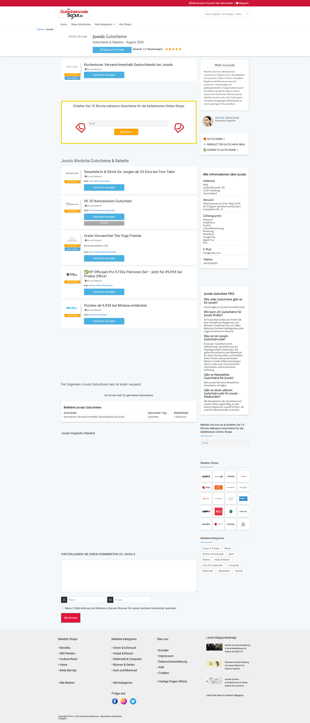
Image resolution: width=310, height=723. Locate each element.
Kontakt (163, 650)
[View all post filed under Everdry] (243, 498)
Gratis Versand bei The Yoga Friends (112, 236)
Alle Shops (125, 24)
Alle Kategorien (103, 24)
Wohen (206, 559)
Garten (130, 664)
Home (63, 24)
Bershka (65, 647)
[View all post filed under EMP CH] (206, 511)
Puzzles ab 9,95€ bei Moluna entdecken (115, 305)
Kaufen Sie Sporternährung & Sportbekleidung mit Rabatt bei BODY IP (237, 648)
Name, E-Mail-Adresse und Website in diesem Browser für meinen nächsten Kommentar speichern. (121, 608)
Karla (222, 117)
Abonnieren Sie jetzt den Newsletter (212, 3)
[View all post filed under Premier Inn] (218, 476)
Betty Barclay (68, 670)
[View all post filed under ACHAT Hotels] (231, 498)
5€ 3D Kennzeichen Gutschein (109, 201)
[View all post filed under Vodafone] (206, 498)
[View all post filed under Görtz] (206, 476)
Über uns (162, 639)
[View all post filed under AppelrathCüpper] (231, 487)
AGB (161, 667)
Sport (231, 554)
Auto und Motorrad (125, 670)
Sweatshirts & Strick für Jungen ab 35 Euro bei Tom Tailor (129, 172)
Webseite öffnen (113, 49)
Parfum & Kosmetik (213, 554)
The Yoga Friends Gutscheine (102, 252)
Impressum (166, 656)
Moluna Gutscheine (98, 315)
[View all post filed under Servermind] (231, 511)
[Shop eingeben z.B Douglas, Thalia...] (247, 14)
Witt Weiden (67, 653)
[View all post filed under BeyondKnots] (218, 498)
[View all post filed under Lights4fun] (206, 524)
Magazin (243, 3)
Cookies (164, 673)
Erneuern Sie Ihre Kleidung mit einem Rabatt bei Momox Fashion (237, 665)
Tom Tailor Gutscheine (99, 181)
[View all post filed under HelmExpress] (243, 476)
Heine (63, 664)
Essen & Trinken (211, 548)
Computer (233, 565)
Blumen (118, 664)
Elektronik (208, 571)
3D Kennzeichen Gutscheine (102, 210)
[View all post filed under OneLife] (243, 511)
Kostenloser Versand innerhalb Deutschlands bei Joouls (128, 65)
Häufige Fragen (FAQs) (173, 681)
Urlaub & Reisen (123, 653)
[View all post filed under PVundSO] (218, 487)
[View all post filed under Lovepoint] (218, 524)
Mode (228, 548)
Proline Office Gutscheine (101, 285)
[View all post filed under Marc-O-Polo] (243, 487)
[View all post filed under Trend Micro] (206, 487)
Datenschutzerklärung (173, 661)
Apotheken (224, 571)
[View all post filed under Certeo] (231, 524)
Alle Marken (67, 682)
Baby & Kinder (222, 559)
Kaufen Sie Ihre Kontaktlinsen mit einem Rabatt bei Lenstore (236, 682)
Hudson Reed (68, 659)
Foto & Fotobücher (213, 565)
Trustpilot (62, 719)
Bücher (239, 571)
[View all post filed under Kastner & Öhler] (218, 511)
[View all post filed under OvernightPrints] (243, 524)
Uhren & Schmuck (124, 647)
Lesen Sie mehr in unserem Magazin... (225, 695)
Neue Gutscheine (81, 24)
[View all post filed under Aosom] (231, 476)
